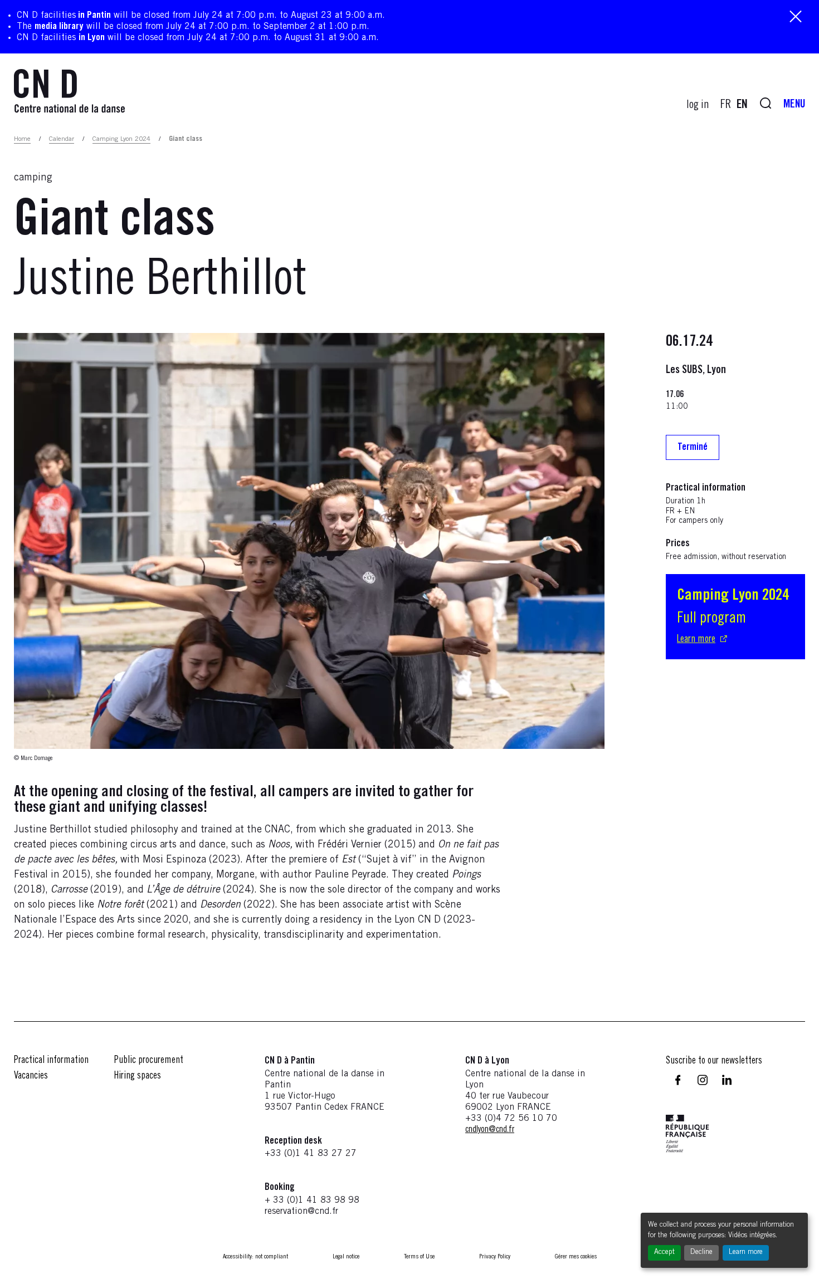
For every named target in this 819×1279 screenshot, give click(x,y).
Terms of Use (419, 1256)
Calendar (61, 139)
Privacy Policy (494, 1256)
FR (725, 105)
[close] (795, 17)
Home (22, 139)
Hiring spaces (137, 1076)
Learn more (746, 1252)
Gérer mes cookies (576, 1256)
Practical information (51, 1061)
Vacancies (31, 1076)
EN (742, 105)
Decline (701, 1252)
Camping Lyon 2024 (121, 139)
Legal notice (346, 1256)
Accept (664, 1252)
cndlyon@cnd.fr (489, 1129)
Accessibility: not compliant (255, 1256)
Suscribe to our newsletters (714, 1061)
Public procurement (148, 1061)
